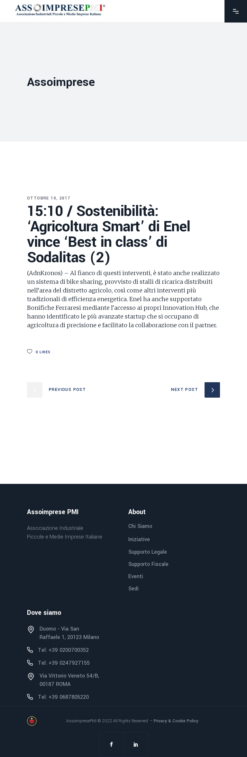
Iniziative (139, 539)
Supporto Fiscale (148, 564)
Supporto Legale (147, 552)
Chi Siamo (140, 526)
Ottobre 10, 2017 (48, 198)
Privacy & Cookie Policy (176, 721)
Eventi (135, 576)
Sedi (133, 588)
